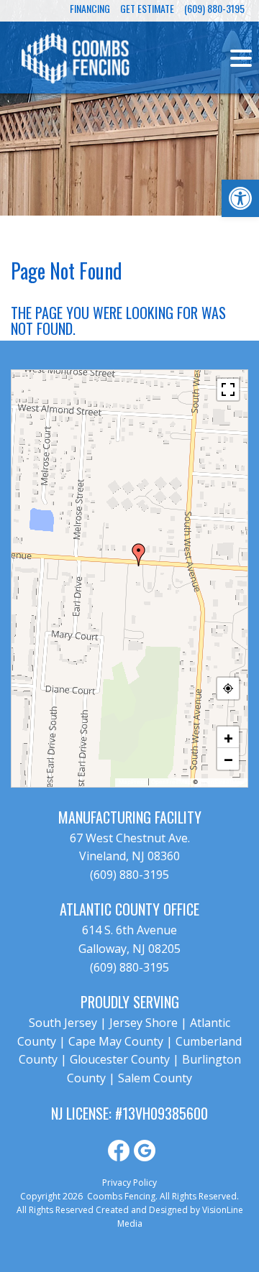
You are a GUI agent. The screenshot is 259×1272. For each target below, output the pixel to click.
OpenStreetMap (221, 781)
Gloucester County (120, 1059)
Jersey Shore (143, 1023)
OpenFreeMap (171, 781)
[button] (240, 198)
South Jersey (63, 1023)
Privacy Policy (129, 1182)
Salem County (155, 1078)
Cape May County (115, 1041)
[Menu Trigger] (241, 57)
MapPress (132, 781)
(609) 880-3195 (129, 874)
